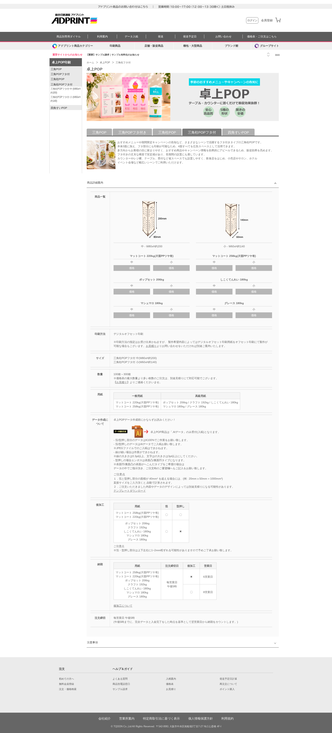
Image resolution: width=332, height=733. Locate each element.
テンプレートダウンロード (130, 490)
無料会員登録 (66, 684)
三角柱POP (57, 79)
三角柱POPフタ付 (61, 84)
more (277, 54)
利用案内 (102, 36)
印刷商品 (115, 45)
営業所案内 (126, 718)
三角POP (56, 69)
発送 (160, 36)
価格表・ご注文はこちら (262, 36)
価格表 (169, 684)
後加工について (123, 605)
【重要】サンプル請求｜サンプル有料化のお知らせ (112, 54)
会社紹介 (104, 718)
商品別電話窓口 (121, 684)
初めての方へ (66, 679)
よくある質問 (120, 679)
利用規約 (227, 718)
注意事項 (92, 642)
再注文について (228, 684)
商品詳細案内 (95, 182)
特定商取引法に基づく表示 (161, 718)
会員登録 (267, 20)
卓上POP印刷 (61, 62)
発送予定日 (190, 36)
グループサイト (269, 45)
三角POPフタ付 (60, 74)
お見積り (151, 345)
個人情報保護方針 (200, 718)
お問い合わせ (223, 36)
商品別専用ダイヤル (68, 36)
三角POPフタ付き (132, 132)
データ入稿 (131, 36)
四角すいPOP (59, 107)
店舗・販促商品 (153, 45)
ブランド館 (231, 45)
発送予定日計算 (228, 679)
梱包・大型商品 (192, 45)
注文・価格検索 (67, 689)
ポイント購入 (227, 689)
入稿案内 (171, 679)
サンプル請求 (120, 689)
